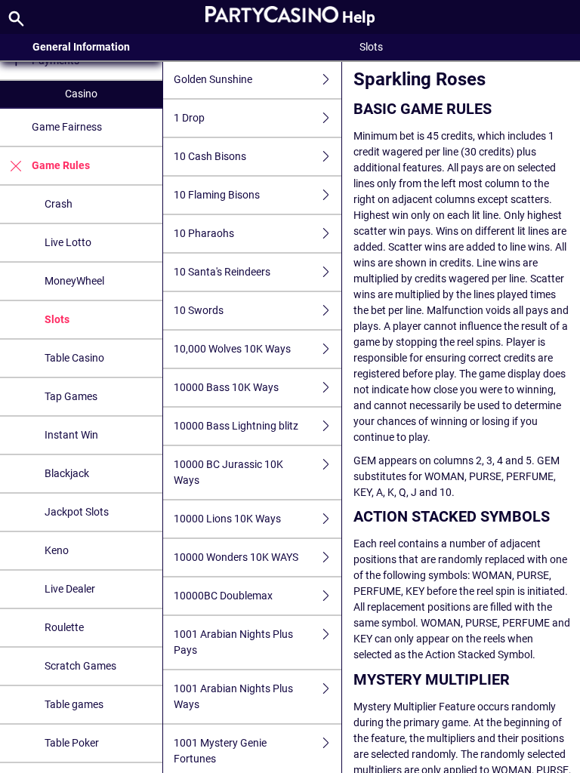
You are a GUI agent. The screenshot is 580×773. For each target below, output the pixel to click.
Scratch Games (80, 666)
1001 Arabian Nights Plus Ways (233, 696)
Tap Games (71, 396)
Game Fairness (67, 127)
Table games (74, 704)
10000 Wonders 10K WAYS (236, 557)
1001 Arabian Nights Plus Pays (233, 642)
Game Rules (61, 165)
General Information (81, 47)
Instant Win (71, 435)
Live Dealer (70, 589)
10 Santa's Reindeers (222, 272)
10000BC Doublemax (223, 596)
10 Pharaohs (204, 233)
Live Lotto (68, 242)
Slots (57, 319)
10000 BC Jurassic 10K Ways (228, 472)
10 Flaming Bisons (217, 195)
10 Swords (199, 310)
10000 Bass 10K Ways (226, 387)
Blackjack (67, 473)
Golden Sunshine (213, 79)
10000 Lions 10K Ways (227, 519)
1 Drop (189, 118)
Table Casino (74, 358)
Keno (57, 550)
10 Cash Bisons (210, 156)
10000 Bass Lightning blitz (236, 426)
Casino (81, 94)
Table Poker (72, 743)
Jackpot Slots (77, 512)
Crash (58, 204)
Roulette (64, 627)
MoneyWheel (74, 281)
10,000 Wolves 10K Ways (232, 349)
